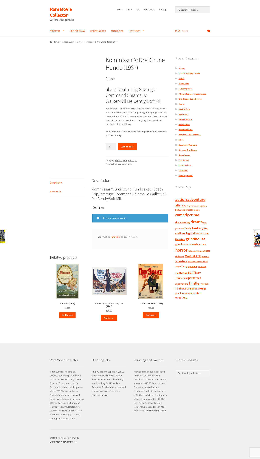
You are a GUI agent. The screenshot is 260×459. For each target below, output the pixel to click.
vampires (192, 288)
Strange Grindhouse (188, 150)
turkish (205, 283)
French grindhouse (190, 233)
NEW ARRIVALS (77, 30)
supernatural (181, 283)
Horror (182, 104)
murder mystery (194, 262)
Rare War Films (185, 129)
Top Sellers (184, 160)
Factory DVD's (185, 88)
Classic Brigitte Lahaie (189, 73)
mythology (193, 266)
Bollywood (180, 210)
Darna (181, 78)
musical (204, 261)
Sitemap (162, 9)
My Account (134, 30)
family (187, 228)
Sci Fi (181, 139)
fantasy (197, 228)
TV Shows (183, 170)
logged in (115, 236)
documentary (182, 222)
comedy (121, 164)
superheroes (193, 278)
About (129, 9)
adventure (196, 199)
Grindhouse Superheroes (190, 99)
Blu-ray (182, 68)
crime (129, 164)
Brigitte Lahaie (98, 30)
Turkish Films (185, 165)
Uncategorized (185, 175)
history (202, 244)
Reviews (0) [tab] (56, 191)
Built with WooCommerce (63, 441)
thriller (195, 283)
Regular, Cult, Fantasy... (71, 41)
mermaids (205, 257)
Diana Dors (184, 83)
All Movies (55, 30)
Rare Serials (184, 124)
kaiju (182, 256)
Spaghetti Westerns (188, 145)
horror (181, 250)
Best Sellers (149, 9)
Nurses (202, 266)
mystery (181, 266)
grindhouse (195, 238)
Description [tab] (56, 182)
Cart (138, 9)
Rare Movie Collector (61, 12)
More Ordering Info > (155, 410)
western (197, 293)
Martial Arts (117, 30)
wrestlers (181, 297)
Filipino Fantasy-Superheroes (192, 94)
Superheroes (184, 155)
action (114, 164)
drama (197, 222)
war (190, 293)
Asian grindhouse (191, 206)
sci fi (192, 272)
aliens (179, 205)
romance (181, 272)
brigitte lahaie (193, 209)
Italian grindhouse (195, 251)
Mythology (184, 114)
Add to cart (127, 146)
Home (119, 9)
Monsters (181, 261)
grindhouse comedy (186, 244)
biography (203, 206)
